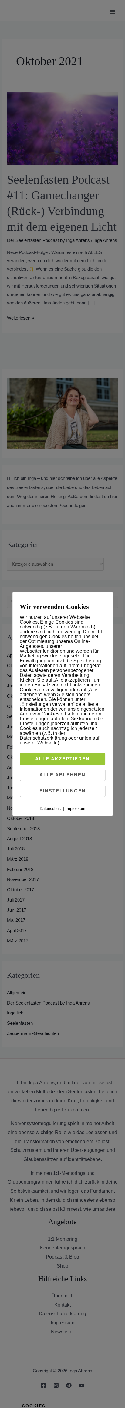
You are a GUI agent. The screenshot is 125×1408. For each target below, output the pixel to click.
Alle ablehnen (62, 774)
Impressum (75, 808)
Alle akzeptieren (62, 758)
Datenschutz (51, 808)
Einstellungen (62, 790)
